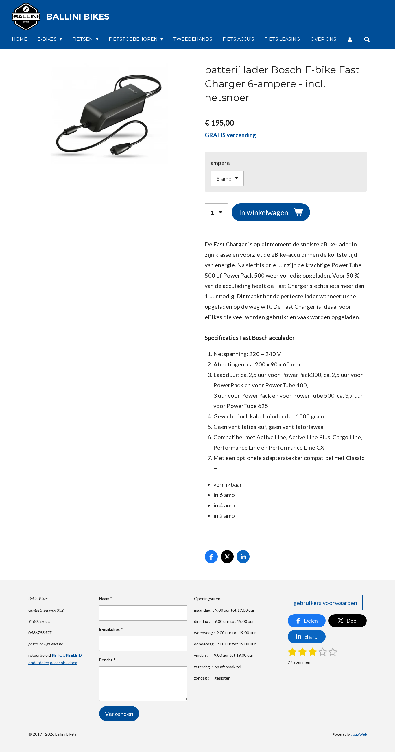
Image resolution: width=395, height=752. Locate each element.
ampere (220, 162)
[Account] (350, 39)
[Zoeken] (367, 39)
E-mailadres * (111, 629)
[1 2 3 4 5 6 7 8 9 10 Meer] (216, 212)
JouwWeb (359, 734)
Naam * (105, 598)
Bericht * (107, 659)
